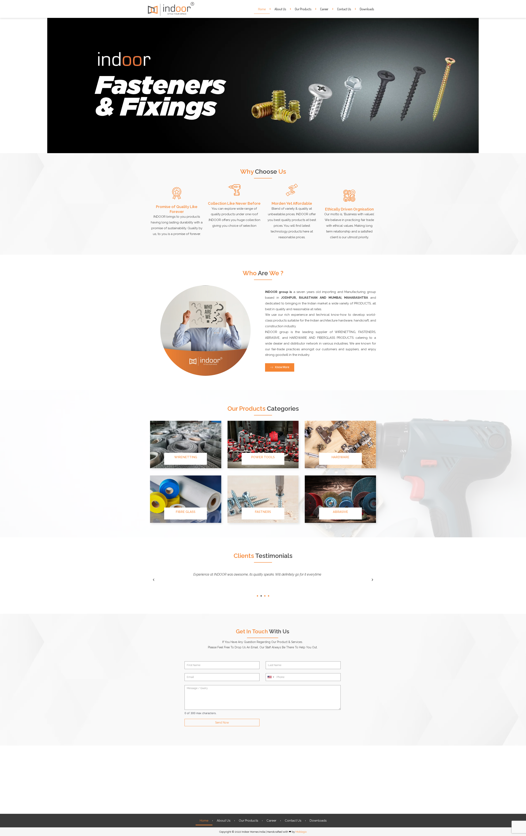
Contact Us (344, 9)
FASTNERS (263, 512)
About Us (280, 9)
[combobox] (270, 677)
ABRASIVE (340, 512)
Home (262, 9)
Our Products (303, 9)
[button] (257, 596)
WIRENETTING (185, 457)
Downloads (367, 9)
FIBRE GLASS (185, 512)
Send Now (222, 722)
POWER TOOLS (263, 457)
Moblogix (301, 831)
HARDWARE (340, 457)
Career (324, 9)
